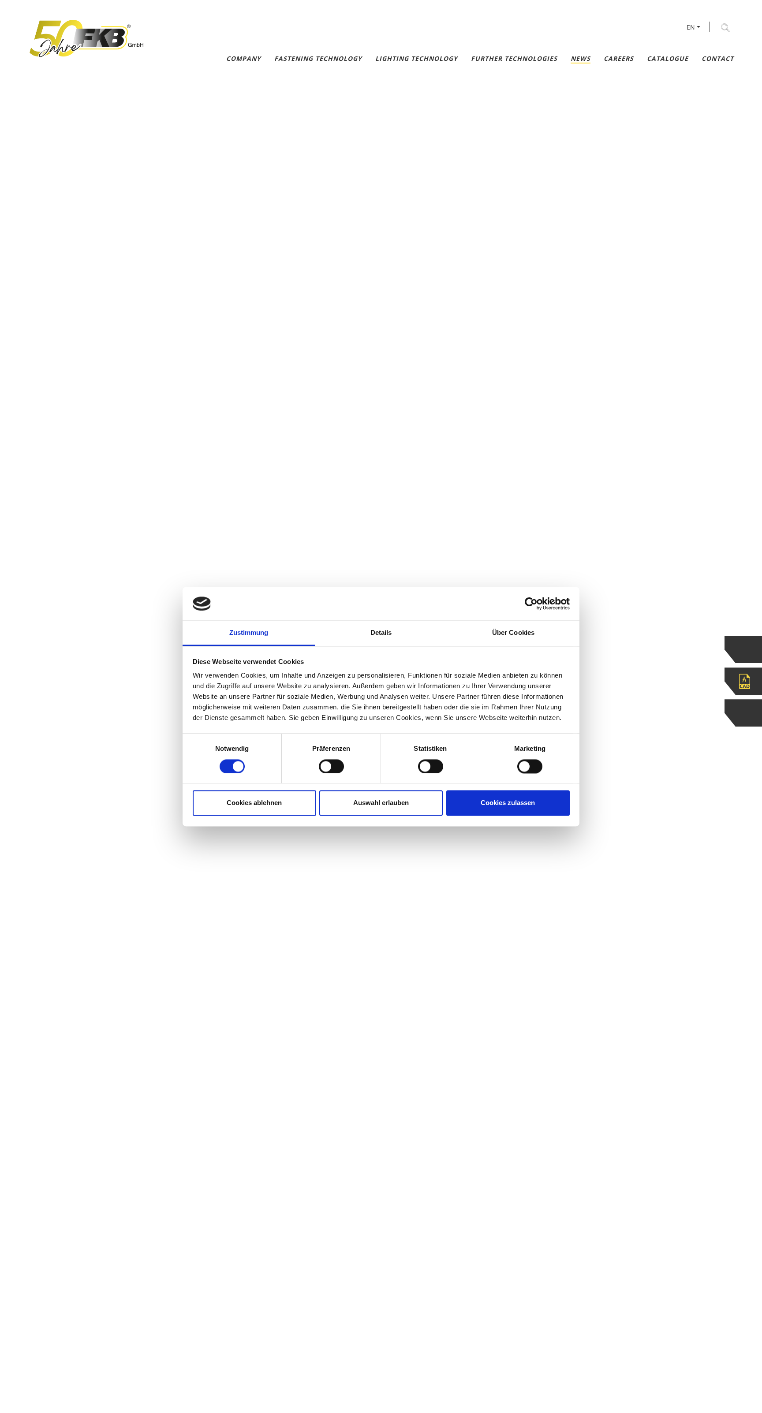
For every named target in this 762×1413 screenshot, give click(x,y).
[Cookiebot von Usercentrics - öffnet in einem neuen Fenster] (531, 603)
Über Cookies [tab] (513, 633)
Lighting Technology (416, 58)
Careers (619, 58)
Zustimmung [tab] (249, 633)
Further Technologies (514, 58)
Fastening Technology (318, 58)
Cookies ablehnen (254, 803)
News (580, 58)
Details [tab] (381, 633)
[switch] (331, 766)
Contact (718, 58)
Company (243, 58)
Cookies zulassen (508, 803)
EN (691, 27)
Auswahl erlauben (381, 803)
